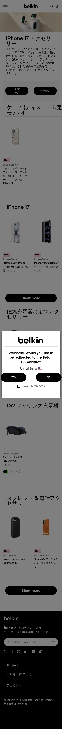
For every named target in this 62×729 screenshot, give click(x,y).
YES (13, 377)
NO (49, 377)
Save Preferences (34, 386)
